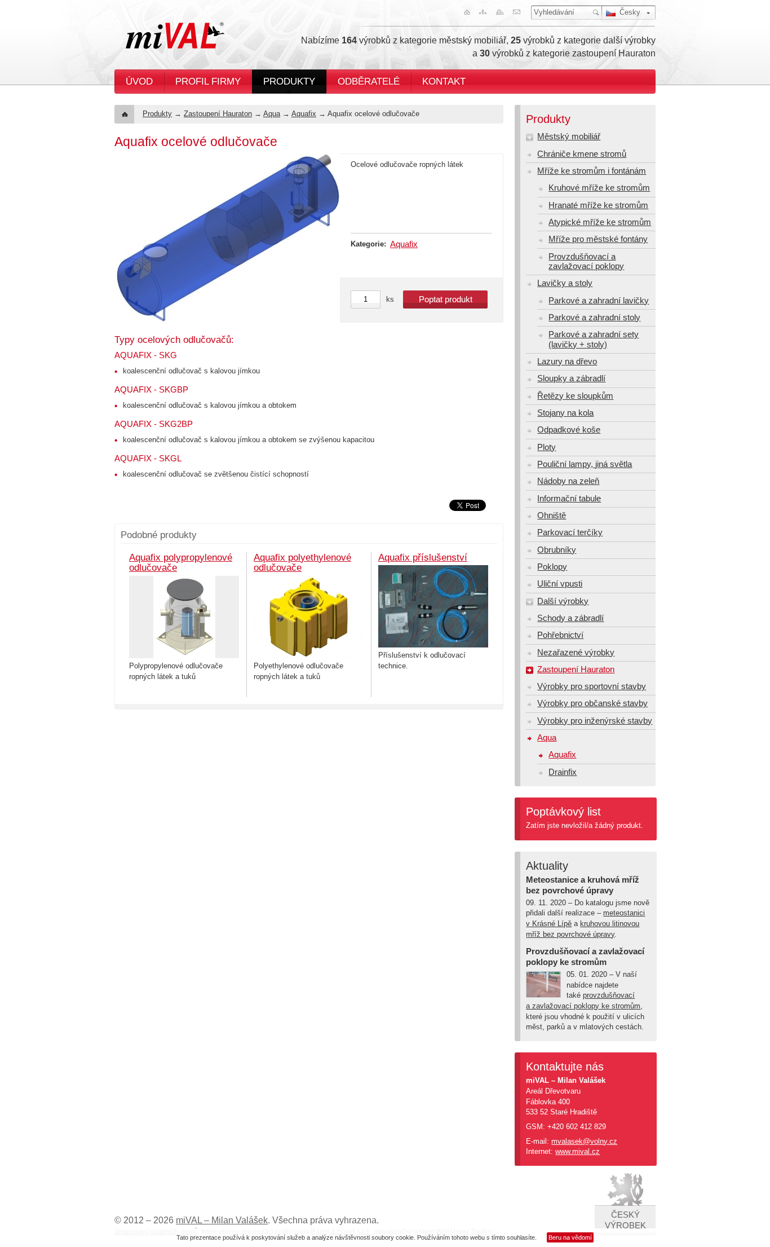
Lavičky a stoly (564, 283)
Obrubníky (556, 549)
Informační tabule (569, 498)
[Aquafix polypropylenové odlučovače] (184, 617)
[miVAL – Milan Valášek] (175, 35)
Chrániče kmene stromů (581, 153)
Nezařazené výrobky (575, 652)
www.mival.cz (577, 1151)
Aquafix (303, 113)
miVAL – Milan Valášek (222, 1220)
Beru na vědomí (570, 1237)
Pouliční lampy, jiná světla (584, 464)
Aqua (271, 113)
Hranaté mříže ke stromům (598, 205)
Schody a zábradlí (570, 618)
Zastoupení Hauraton (218, 113)
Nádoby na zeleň (568, 481)
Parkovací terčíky (570, 532)
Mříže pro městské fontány (598, 239)
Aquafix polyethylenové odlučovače (302, 563)
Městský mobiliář (568, 136)
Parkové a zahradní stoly (594, 317)
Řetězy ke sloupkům (575, 395)
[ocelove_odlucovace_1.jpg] (227, 238)
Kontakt (444, 81)
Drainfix (562, 772)
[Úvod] (464, 12)
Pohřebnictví (560, 635)
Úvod (139, 81)
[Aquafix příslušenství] (433, 606)
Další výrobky (562, 601)
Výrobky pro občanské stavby (592, 703)
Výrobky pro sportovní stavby (591, 686)
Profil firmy (208, 81)
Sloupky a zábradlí (571, 378)
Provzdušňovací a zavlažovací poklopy (586, 261)
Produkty (289, 81)
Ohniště (551, 515)
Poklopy (552, 566)
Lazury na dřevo (567, 361)
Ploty (546, 447)
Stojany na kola (565, 412)
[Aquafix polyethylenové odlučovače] (309, 617)
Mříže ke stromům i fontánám (591, 170)
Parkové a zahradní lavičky (598, 300)
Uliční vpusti (559, 583)
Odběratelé (369, 81)
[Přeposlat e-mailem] (518, 12)
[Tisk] (500, 12)
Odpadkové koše (568, 429)
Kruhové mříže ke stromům (599, 187)
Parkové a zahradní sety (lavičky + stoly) (593, 339)
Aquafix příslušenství (422, 557)
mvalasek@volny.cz (584, 1141)
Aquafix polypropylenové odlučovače (180, 563)
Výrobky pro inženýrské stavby (594, 720)
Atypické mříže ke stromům (599, 222)
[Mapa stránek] (482, 12)
